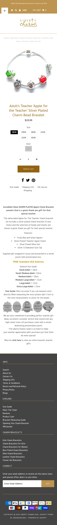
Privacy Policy (8, 389)
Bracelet (14, 38)
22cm (23, 138)
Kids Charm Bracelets (12, 440)
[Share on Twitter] (28, 181)
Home (6, 38)
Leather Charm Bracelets (14, 456)
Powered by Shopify (37, 518)
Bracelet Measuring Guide (14, 420)
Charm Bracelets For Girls (14, 443)
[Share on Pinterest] (33, 181)
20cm (33, 132)
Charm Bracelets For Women (15, 447)
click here (16, 340)
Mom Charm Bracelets (12, 453)
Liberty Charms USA (29, 514)
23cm (33, 138)
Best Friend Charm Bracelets (15, 450)
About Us (7, 373)
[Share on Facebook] (23, 181)
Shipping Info (28, 187)
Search (6, 369)
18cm (14, 132)
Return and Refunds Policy (14, 386)
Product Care (8, 416)
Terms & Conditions (11, 383)
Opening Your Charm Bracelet (16, 423)
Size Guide (14, 187)
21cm (43, 132)
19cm (23, 132)
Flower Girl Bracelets (12, 460)
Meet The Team (10, 410)
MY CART (39, 10)
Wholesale (7, 426)
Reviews (6, 413)
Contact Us (7, 376)
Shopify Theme (46, 514)
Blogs (5, 393)
